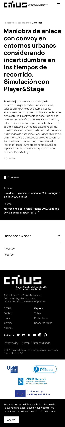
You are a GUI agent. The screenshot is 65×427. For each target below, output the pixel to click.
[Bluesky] (18, 335)
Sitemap (25, 343)
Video (37, 313)
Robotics (9, 254)
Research (9, 22)
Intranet (8, 327)
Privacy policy (11, 343)
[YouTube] (34, 335)
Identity (8, 323)
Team (7, 318)
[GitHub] (45, 335)
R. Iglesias (21, 193)
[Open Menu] (58, 4)
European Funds (41, 343)
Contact (8, 313)
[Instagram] (40, 335)
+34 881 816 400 (16, 301)
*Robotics (9, 248)
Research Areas (43, 323)
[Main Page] (25, 4)
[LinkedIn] (23, 335)
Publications (22, 22)
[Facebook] (29, 335)
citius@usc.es (38, 301)
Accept (11, 420)
